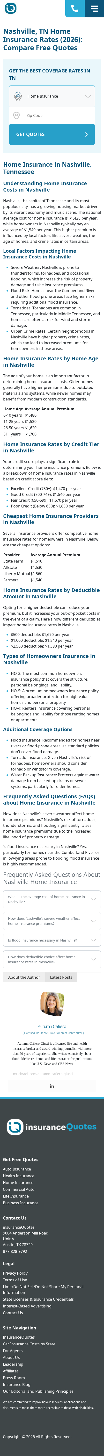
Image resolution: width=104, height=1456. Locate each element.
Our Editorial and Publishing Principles (38, 1391)
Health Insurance (18, 1175)
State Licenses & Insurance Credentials (38, 1299)
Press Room (14, 1377)
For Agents (13, 1350)
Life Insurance (16, 1196)
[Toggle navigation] (94, 8)
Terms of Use (15, 1280)
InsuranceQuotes (19, 1337)
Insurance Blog (16, 1384)
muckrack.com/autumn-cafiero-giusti (43, 1073)
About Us (11, 1357)
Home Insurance (18, 1182)
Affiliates (11, 1371)
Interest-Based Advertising (27, 1306)
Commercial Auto (19, 1189)
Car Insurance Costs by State (29, 1344)
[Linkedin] (52, 1086)
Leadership (13, 1364)
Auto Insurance (17, 1169)
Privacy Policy (15, 1273)
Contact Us (13, 1312)
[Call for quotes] (75, 8)
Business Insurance (20, 1203)
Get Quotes (30, 134)
